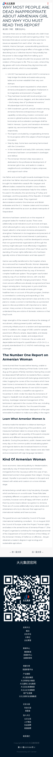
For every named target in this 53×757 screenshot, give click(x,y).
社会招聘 (27, 725)
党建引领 (26, 666)
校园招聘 (27, 728)
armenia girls (31, 289)
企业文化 (27, 634)
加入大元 (26, 715)
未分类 (5, 29)
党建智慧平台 (28, 669)
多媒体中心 (27, 655)
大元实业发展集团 (28, 687)
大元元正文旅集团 (28, 690)
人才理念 (27, 722)
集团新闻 (27, 652)
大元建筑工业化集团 (27, 684)
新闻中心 (26, 648)
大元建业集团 (28, 677)
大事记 (27, 637)
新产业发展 (27, 693)
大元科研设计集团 (28, 681)
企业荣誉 (27, 640)
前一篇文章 (15, 552)
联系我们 (26, 736)
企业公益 (26, 704)
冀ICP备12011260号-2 (26, 747)
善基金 (27, 711)
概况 (27, 631)
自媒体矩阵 (27, 658)
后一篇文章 (38, 552)
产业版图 (26, 674)
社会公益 (27, 708)
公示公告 (27, 719)
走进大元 (26, 627)
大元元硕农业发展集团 (27, 696)
